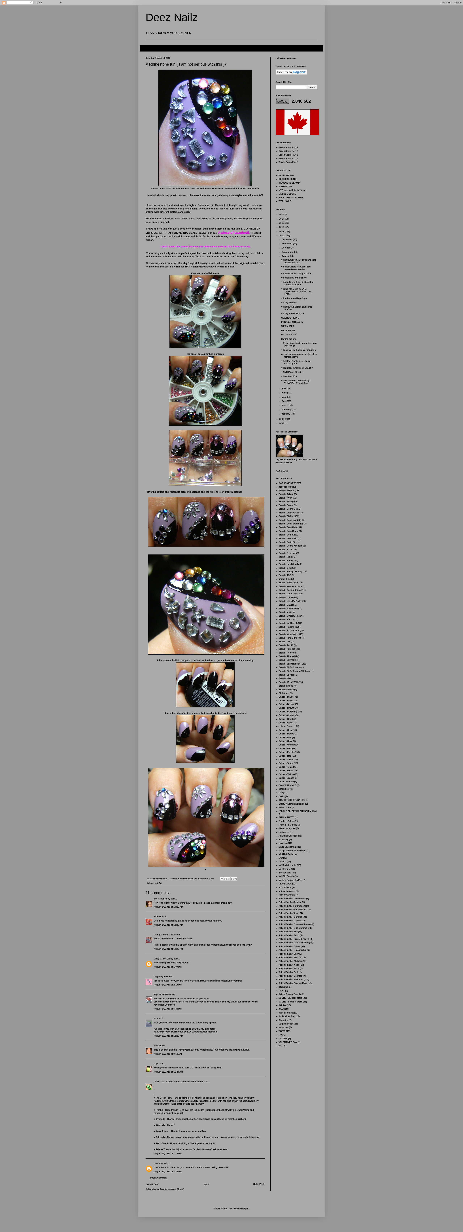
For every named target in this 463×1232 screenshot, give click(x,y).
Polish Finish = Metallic (290, 961)
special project (286, 1013)
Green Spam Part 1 (288, 147)
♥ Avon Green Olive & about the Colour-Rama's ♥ (297, 283)
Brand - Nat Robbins (289, 630)
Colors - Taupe (286, 763)
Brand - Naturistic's (289, 634)
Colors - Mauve (286, 733)
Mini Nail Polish (286, 854)
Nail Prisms (284, 869)
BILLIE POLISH (286, 175)
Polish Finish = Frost (289, 935)
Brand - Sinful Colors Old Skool (294, 671)
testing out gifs (288, 339)
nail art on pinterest (286, 58)
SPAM (282, 1009)
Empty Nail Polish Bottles (292, 804)
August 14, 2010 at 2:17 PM (168, 985)
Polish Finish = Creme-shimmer (295, 924)
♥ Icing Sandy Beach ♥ (292, 313)
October (286, 248)
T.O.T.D (282, 1031)
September (288, 252)
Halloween (284, 832)
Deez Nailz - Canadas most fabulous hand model (178, 1081)
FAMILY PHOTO (286, 817)
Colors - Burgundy (288, 711)
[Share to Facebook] (232, 879)
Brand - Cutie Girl (287, 542)
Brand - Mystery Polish (290, 616)
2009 (282, 419)
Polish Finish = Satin (289, 972)
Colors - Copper (287, 715)
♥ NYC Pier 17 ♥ (289, 376)
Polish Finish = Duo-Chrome (293, 928)
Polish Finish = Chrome (290, 917)
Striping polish (286, 1024)
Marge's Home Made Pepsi (292, 850)
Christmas (284, 693)
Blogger (245, 1208)
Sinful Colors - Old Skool (291, 197)
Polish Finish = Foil (288, 931)
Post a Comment (158, 1178)
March (285, 405)
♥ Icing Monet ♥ (289, 302)
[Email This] (222, 879)
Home (206, 1184)
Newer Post (152, 1184)
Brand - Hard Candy (289, 564)
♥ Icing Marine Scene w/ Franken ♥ (298, 350)
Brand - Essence (287, 553)
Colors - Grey (285, 730)
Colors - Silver (286, 759)
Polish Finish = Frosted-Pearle (294, 939)
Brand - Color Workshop (291, 523)
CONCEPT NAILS (287, 785)
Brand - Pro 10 (286, 645)
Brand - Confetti (287, 534)
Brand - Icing (285, 568)
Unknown (158, 1163)
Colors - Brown (286, 708)
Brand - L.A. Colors (288, 593)
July (284, 388)
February (287, 409)
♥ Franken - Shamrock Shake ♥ (297, 368)
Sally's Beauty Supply (290, 994)
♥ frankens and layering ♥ (294, 298)
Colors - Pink (285, 748)
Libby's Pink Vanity (163, 958)
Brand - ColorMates (289, 527)
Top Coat (283, 1038)
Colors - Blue (285, 700)
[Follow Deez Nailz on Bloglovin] (291, 74)
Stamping (283, 1020)
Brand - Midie (285, 612)
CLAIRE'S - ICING (287, 179)
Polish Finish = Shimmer (291, 979)
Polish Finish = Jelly (289, 954)
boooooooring (286, 487)
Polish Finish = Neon (289, 965)
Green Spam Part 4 (288, 158)
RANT (282, 990)
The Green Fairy (162, 898)
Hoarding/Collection (289, 836)
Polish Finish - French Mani (292, 909)
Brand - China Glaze (289, 512)
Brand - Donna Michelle (290, 546)
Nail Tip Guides (286, 876)
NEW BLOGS (285, 883)
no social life (285, 887)
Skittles (282, 1005)
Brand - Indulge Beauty (290, 571)
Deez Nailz (172, 17)
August (286, 256)
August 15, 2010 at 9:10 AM (168, 1054)
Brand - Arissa (286, 494)
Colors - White (286, 770)
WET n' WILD (285, 201)
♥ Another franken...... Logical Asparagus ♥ (296, 362)
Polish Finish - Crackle (290, 902)
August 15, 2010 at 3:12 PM (168, 1153)
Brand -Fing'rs (286, 686)
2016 (282, 214)
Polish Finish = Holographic (292, 950)
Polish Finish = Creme (290, 920)
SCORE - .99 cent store (290, 998)
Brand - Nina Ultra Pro (290, 638)
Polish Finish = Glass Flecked (294, 942)
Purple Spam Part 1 (288, 162)
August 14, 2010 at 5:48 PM (168, 1009)
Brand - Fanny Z (287, 560)
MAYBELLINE (285, 186)
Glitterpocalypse (287, 828)
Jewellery (283, 839)
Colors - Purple (286, 752)
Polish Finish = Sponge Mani (293, 983)
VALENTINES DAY (288, 1042)
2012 (282, 227)
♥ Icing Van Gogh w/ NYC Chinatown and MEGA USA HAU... (296, 291)
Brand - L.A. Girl (287, 597)
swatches (283, 1027)
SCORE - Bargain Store (290, 1001)
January (286, 414)
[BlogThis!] (225, 879)
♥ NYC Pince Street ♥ (292, 372)
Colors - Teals (286, 767)
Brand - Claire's (287, 516)
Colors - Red (285, 756)
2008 (282, 423)
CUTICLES (284, 789)
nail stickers (285, 872)
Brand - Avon (285, 498)
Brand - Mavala (286, 605)
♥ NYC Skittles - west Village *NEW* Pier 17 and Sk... (295, 381)
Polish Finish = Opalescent (292, 898)
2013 (282, 223)
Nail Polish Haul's (287, 865)
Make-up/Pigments (288, 847)
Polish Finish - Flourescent (292, 906)
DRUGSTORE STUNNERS (292, 800)
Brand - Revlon (286, 653)
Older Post (258, 1184)
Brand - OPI (284, 641)
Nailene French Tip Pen (290, 880)
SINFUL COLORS (287, 194)
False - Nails (285, 807)
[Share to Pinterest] (235, 879)
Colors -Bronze (286, 778)
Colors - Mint (285, 737)
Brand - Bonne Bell (288, 509)
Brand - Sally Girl (287, 660)
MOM (281, 858)
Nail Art (158, 883)
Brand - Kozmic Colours (291, 590)
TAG (281, 1035)
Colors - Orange (287, 745)
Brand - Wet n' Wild (288, 682)
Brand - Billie (285, 501)
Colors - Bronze (287, 704)
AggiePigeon (160, 976)
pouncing (283, 987)
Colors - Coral (286, 719)
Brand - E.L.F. (285, 549)
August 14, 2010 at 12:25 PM (168, 949)
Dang (281, 792)
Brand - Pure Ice (287, 649)
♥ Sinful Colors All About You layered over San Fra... (296, 268)
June (284, 392)
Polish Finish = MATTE (290, 957)
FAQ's (146, 48)
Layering (283, 843)
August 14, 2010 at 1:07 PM (168, 967)
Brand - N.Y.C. (286, 619)
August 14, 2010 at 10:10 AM (168, 907)
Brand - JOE (285, 575)
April (284, 401)
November (287, 243)
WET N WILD (287, 326)
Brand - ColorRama (288, 531)
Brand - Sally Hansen (289, 664)
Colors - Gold (285, 722)
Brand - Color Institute (290, 520)
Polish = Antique (287, 895)
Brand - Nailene (286, 627)
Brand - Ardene (286, 490)
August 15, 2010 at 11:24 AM (168, 1072)
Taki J (157, 1045)
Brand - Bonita (286, 505)
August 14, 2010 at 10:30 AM (168, 925)
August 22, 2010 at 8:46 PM (168, 1171)
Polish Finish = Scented (290, 976)
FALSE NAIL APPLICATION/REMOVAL (298, 811)
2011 (282, 231)
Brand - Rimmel (287, 656)
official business (287, 891)
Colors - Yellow (286, 774)
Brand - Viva (285, 678)
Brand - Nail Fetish (288, 623)
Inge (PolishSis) (162, 994)
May (284, 397)
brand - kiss (285, 579)
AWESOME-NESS (287, 483)
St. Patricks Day (287, 1016)
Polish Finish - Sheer (289, 913)
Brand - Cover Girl (288, 538)
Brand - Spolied (286, 675)
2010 (282, 235)
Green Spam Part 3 (288, 155)
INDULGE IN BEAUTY (290, 183)
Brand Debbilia (286, 689)
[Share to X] (229, 879)
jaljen (156, 1063)
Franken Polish (286, 821)
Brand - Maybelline (288, 608)
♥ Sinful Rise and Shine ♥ (294, 278)
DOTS (281, 796)
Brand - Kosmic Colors (290, 586)
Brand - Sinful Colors (289, 667)
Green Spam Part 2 (288, 151)
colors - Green (286, 726)
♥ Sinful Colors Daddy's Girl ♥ (296, 273)
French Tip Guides (288, 825)
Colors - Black (286, 697)
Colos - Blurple (286, 781)
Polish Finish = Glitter (289, 946)
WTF (281, 1046)
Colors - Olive (285, 741)
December (287, 239)
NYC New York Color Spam (292, 190)
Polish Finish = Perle (289, 968)
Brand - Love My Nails (290, 601)
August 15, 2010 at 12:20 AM (168, 1036)
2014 (282, 219)
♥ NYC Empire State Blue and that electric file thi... (298, 261)
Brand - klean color (288, 582)
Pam (156, 1018)
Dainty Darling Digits (164, 934)
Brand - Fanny (286, 557)
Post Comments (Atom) (172, 1189)
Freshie (158, 916)
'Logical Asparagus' (199, 263)
